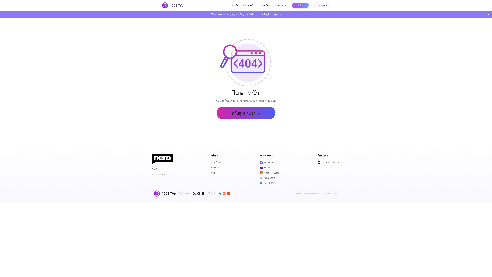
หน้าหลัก (234, 5)
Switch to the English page (263, 14)
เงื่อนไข (155, 169)
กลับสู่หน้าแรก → (246, 113)
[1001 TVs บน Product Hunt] (228, 193)
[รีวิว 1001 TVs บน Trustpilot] (219, 193)
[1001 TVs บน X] (194, 193)
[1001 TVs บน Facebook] (203, 193)
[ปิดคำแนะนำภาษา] (489, 14)
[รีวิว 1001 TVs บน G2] (224, 193)
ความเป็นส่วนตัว (159, 174)
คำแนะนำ (215, 167)
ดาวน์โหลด (300, 5)
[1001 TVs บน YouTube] (198, 193)
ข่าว (213, 172)
